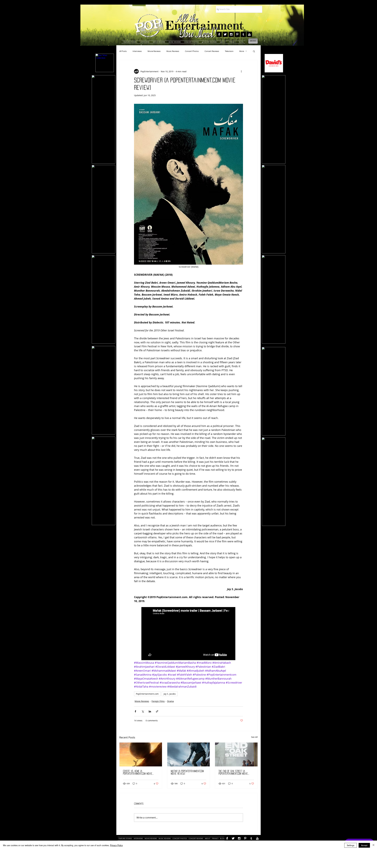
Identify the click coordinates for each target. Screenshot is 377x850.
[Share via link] (157, 711)
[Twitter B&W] (225, 34)
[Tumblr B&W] (243, 34)
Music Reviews (172, 51)
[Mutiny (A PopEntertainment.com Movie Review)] (188, 754)
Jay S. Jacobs (170, 693)
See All (254, 737)
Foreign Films (158, 701)
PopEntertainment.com (147, 693)
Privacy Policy (116, 845)
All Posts (123, 51)
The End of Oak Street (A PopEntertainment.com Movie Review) (233, 772)
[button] (254, 51)
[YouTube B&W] (249, 34)
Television (229, 51)
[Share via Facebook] (135, 711)
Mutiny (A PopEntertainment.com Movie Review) (187, 772)
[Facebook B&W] (219, 34)
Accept (364, 845)
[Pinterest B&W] (237, 34)
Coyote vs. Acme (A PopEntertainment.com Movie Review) (137, 772)
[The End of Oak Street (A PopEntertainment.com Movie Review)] (236, 754)
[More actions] (241, 71)
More (241, 51)
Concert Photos (192, 51)
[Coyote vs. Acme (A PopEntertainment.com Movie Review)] (140, 754)
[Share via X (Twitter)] (142, 711)
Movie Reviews (154, 51)
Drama (170, 701)
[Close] (373, 845)
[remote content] (188, 634)
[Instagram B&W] (231, 34)
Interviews (137, 51)
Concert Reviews (212, 51)
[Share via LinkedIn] (149, 711)
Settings (350, 845)
